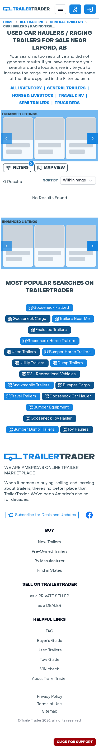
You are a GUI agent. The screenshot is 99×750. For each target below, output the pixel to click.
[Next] (92, 138)
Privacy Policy (49, 696)
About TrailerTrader (49, 678)
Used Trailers (49, 650)
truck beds (67, 102)
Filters (21, 167)
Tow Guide (49, 659)
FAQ (49, 631)
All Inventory (26, 88)
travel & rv (71, 95)
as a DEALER (49, 605)
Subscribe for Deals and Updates (45, 514)
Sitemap (49, 711)
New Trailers (49, 542)
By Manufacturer (50, 561)
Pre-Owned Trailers (50, 551)
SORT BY (50, 180)
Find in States (49, 570)
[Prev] (6, 138)
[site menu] (60, 9)
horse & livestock (32, 95)
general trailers (66, 88)
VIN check (49, 669)
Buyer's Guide (49, 640)
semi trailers (34, 102)
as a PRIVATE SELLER (49, 596)
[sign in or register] (90, 9)
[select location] (75, 9)
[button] (75, 9)
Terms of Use (49, 703)
